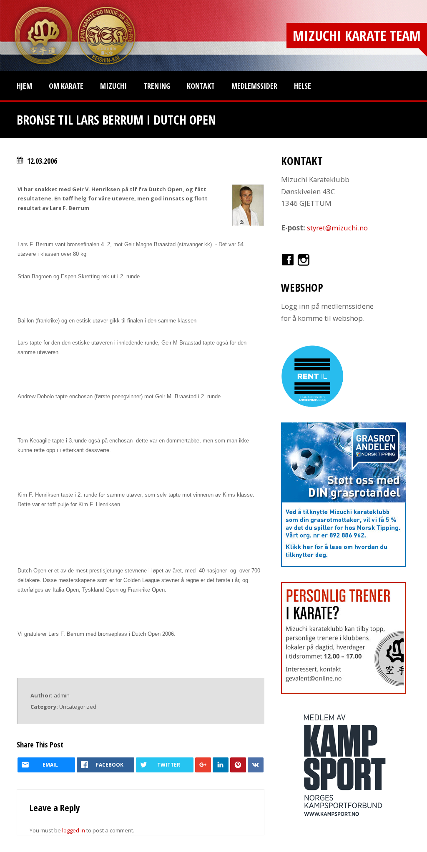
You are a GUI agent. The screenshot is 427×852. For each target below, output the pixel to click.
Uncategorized (77, 706)
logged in (73, 830)
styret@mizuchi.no (337, 227)
